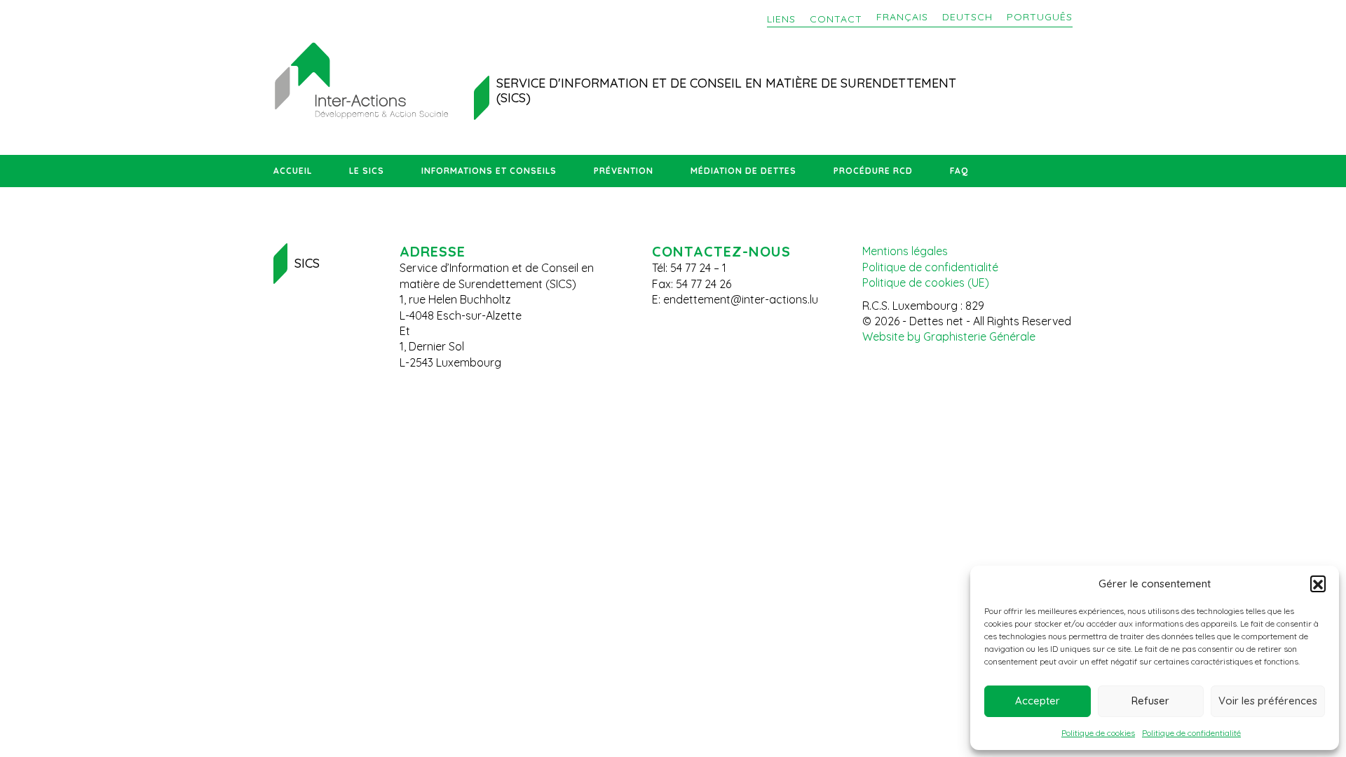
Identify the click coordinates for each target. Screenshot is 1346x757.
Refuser (1150, 700)
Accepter (1037, 700)
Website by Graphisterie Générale (948, 336)
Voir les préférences (1267, 700)
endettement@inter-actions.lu (740, 299)
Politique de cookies (1098, 733)
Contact (836, 19)
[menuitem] (902, 18)
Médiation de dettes (743, 170)
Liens (781, 19)
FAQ (959, 170)
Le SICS (366, 170)
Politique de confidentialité (1191, 733)
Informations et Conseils (489, 170)
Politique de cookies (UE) (925, 282)
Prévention (623, 170)
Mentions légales (905, 251)
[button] (1318, 583)
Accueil (292, 170)
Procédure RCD (873, 170)
